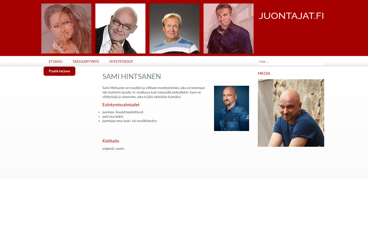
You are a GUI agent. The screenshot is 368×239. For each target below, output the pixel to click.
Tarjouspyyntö (85, 62)
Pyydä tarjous (59, 71)
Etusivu (55, 62)
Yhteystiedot (121, 62)
